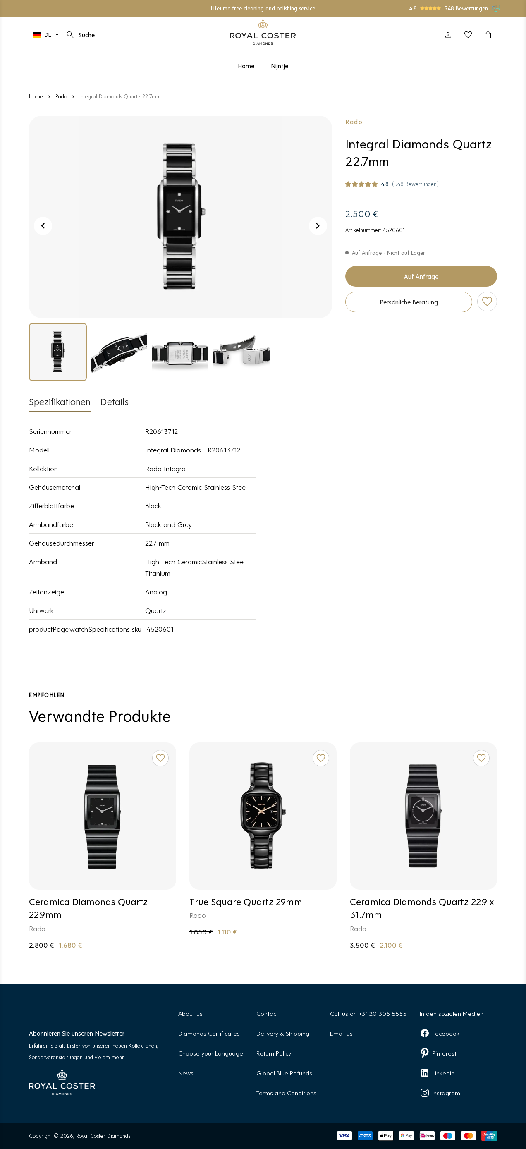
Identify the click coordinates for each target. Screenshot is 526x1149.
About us (190, 1013)
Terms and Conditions (286, 1092)
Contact (267, 1013)
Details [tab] (114, 401)
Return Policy (273, 1053)
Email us (341, 1033)
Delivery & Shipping (282, 1033)
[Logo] (263, 32)
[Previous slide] (43, 226)
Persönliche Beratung (409, 302)
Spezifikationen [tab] (60, 401)
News (186, 1073)
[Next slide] (318, 226)
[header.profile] (448, 35)
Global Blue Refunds (284, 1073)
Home (36, 96)
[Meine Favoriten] (468, 35)
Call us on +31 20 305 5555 (368, 1013)
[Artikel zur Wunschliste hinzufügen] (487, 301)
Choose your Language (210, 1053)
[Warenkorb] (488, 35)
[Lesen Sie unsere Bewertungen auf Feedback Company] (496, 8)
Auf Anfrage (421, 276)
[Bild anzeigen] (180, 217)
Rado (61, 96)
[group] (58, 352)
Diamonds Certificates (209, 1033)
